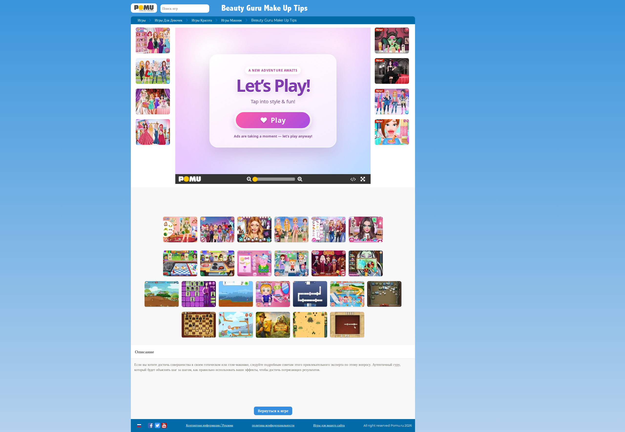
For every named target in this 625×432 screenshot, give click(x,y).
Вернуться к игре (273, 411)
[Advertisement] (273, 201)
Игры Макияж (231, 20)
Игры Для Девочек (168, 20)
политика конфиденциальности (273, 425)
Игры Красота (202, 20)
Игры (142, 20)
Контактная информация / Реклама (209, 425)
